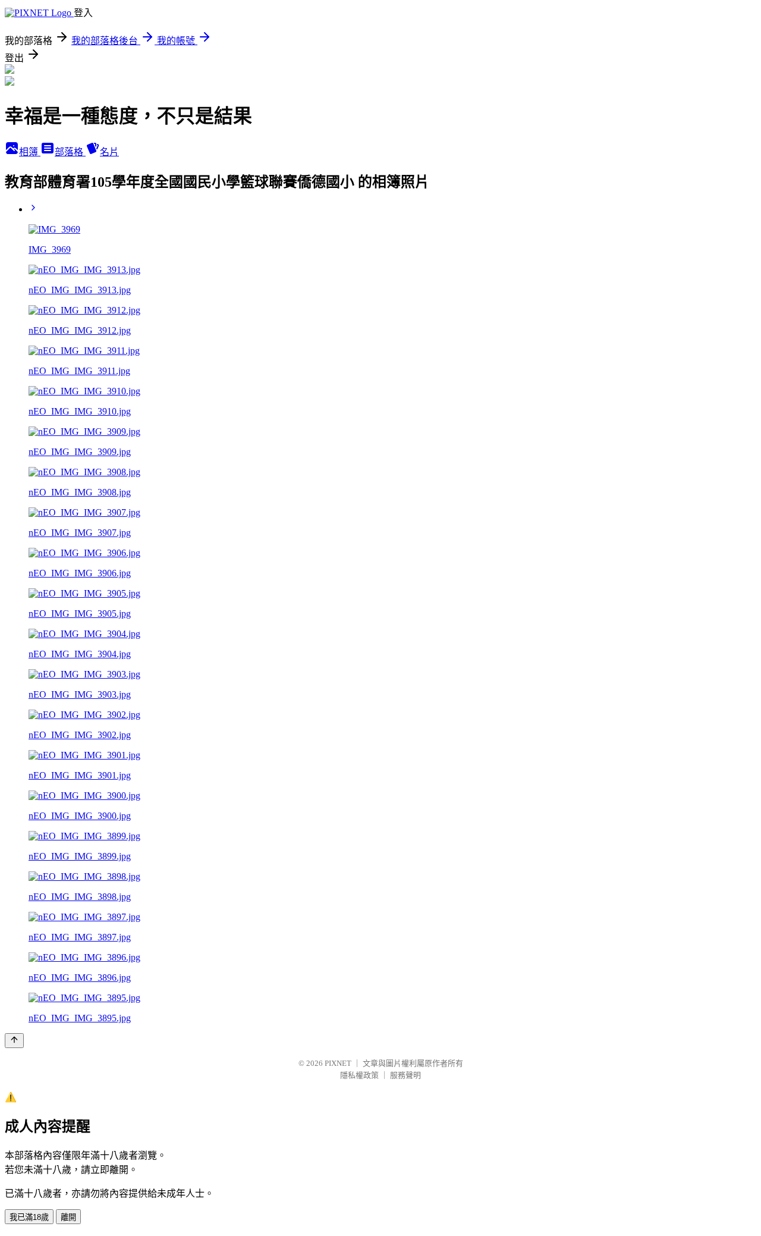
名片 (109, 152)
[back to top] (14, 1040)
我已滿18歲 (29, 1217)
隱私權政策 (359, 1075)
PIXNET (338, 1063)
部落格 (70, 152)
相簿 (29, 152)
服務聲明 (405, 1075)
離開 (68, 1217)
